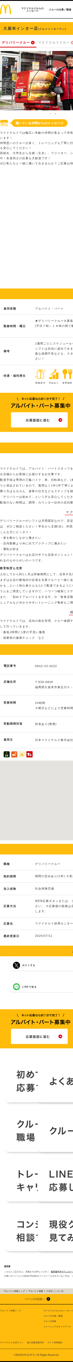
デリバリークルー (16, 42)
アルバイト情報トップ (10, 1310)
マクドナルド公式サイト (11, 1342)
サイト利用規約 (54, 1342)
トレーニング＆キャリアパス (57, 1326)
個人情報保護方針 (35, 1342)
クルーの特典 (49, 1321)
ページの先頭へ (35, 1299)
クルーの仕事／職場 (60, 9)
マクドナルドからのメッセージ (32, 9)
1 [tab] (50, 114)
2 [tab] (55, 114)
